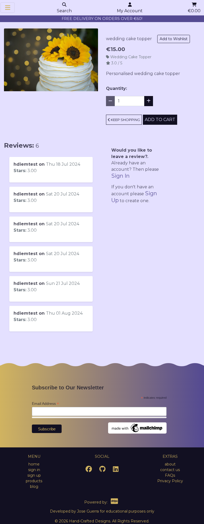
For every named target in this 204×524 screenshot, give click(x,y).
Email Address (45, 403)
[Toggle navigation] (7, 7)
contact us (170, 469)
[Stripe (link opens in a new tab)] (114, 502)
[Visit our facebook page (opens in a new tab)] (88, 470)
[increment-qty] (148, 101)
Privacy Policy (170, 481)
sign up (34, 475)
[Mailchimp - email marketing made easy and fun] (137, 428)
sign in (34, 469)
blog (34, 486)
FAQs (170, 475)
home (34, 464)
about (170, 464)
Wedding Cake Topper (130, 57)
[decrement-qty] (110, 101)
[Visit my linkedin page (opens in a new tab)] (116, 470)
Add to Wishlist (174, 38)
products (34, 481)
